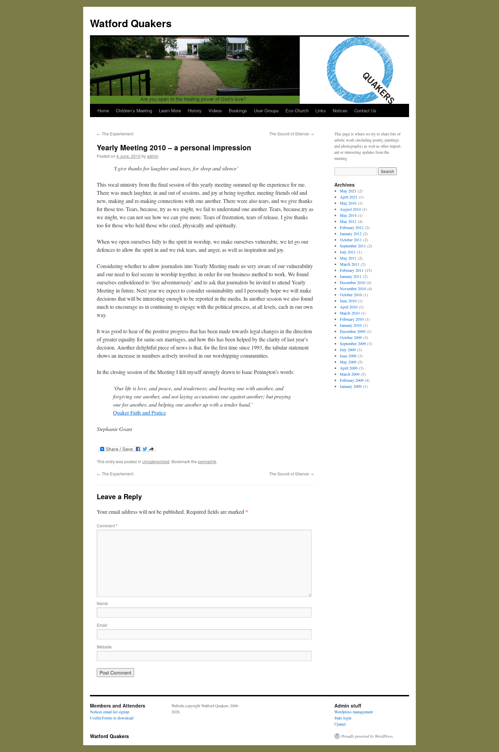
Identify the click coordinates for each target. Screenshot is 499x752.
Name (102, 603)
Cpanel (340, 724)
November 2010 (353, 288)
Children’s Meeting (134, 110)
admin (153, 156)
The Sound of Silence (291, 133)
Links (320, 110)
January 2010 (351, 325)
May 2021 (348, 190)
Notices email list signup (109, 711)
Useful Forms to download (111, 717)
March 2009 (349, 374)
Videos (215, 110)
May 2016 (348, 203)
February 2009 (352, 380)
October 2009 (351, 337)
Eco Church (297, 110)
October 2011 (351, 239)
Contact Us (365, 110)
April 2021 (348, 197)
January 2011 (351, 276)
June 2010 (348, 300)
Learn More (170, 110)
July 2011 (348, 252)
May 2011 (348, 258)
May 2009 (348, 361)
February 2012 (352, 227)
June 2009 (348, 355)
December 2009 (352, 331)
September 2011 (353, 245)
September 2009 (353, 343)
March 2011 (349, 264)
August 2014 (350, 209)
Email (102, 625)
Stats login (342, 717)
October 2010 (351, 294)
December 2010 (352, 282)
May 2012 (348, 221)
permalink (207, 461)
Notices (340, 110)
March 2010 (349, 313)
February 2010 (352, 319)
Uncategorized (155, 461)
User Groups (266, 110)
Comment (107, 525)
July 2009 (348, 349)
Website (104, 647)
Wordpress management (353, 711)
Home (103, 110)
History (195, 110)
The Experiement (115, 133)
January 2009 (351, 386)
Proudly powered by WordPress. (367, 736)
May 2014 (348, 215)
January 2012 (351, 233)
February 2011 (352, 270)
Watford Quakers (131, 23)
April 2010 (348, 306)
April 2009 (348, 368)
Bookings (238, 110)
